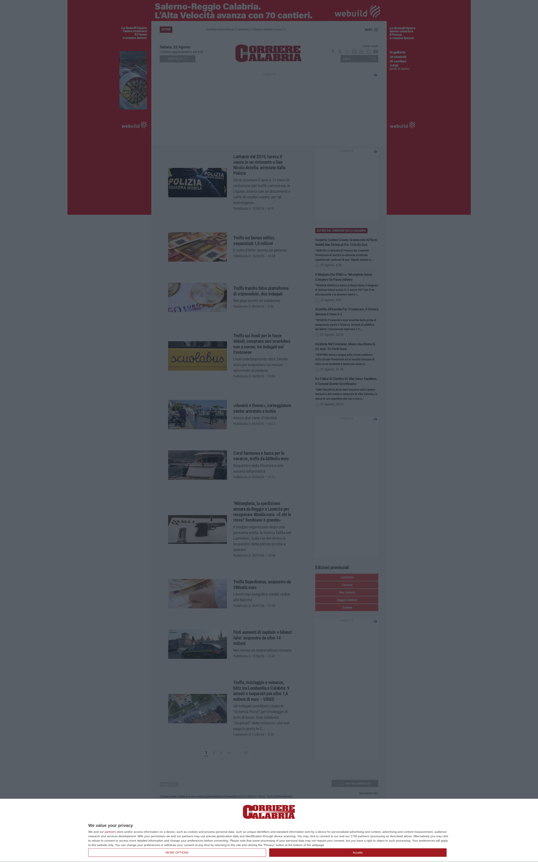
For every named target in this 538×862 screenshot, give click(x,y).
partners (110, 831)
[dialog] (269, 830)
